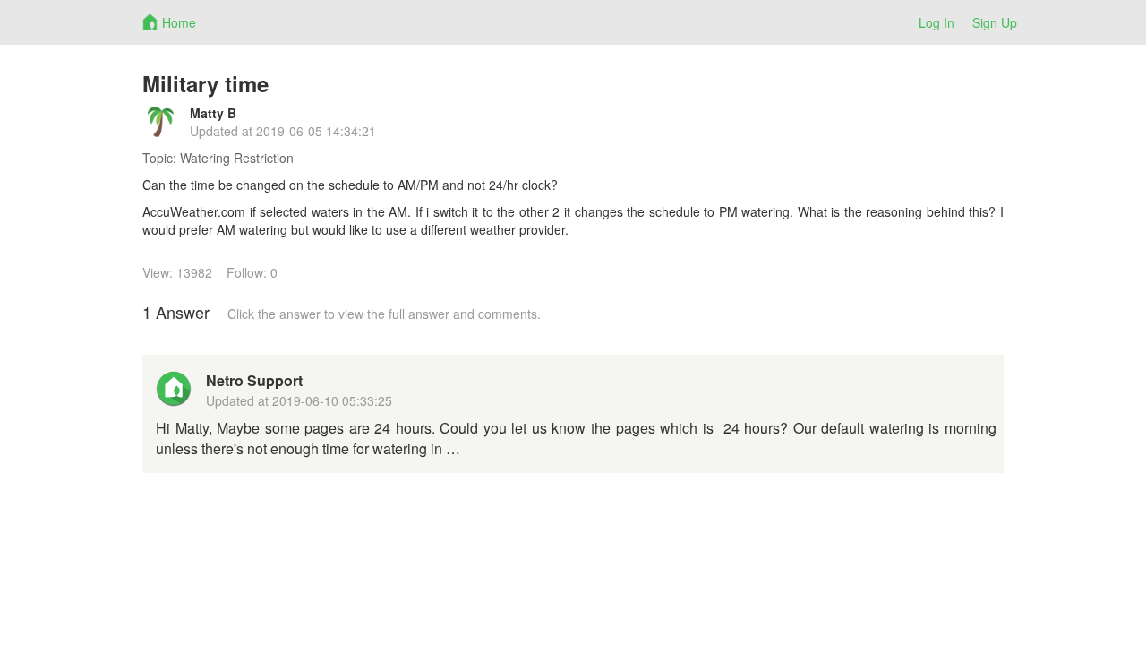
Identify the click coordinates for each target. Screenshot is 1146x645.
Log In (936, 22)
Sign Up (994, 22)
